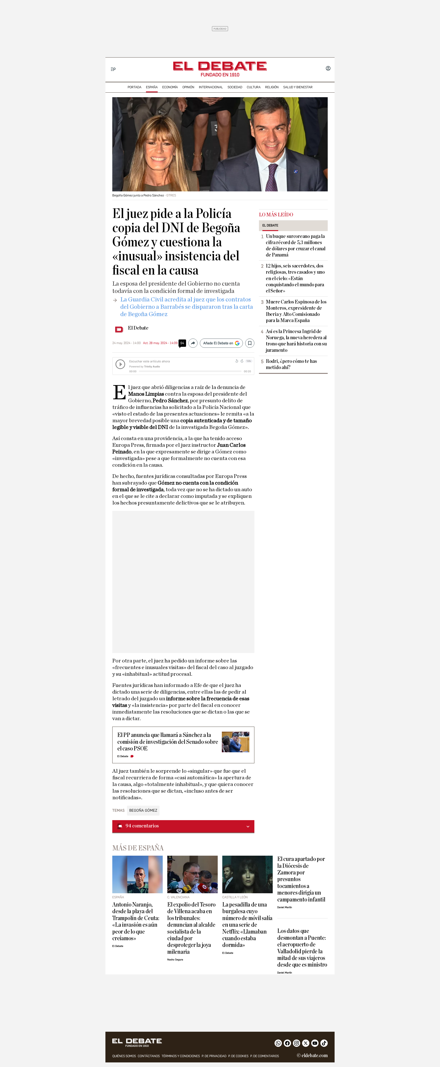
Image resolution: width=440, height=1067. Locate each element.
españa (152, 87)
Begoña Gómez (143, 810)
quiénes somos (124, 1056)
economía (170, 87)
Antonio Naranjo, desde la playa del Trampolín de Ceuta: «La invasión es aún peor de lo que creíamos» (135, 921)
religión (272, 87)
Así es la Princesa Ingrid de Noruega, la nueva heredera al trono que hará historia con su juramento (296, 341)
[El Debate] (220, 66)
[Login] (328, 69)
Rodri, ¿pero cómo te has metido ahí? (291, 364)
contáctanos (149, 1056)
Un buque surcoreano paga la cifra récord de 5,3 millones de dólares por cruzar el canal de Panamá (295, 246)
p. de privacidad (214, 1056)
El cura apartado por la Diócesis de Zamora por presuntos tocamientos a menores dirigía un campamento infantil (301, 879)
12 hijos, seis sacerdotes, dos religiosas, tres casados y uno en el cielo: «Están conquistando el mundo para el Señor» (295, 278)
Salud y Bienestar (298, 87)
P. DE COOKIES (238, 1056)
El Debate (138, 328)
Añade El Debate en (218, 343)
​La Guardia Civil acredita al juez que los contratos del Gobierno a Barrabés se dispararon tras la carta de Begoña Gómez (186, 306)
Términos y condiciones (181, 1056)
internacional (211, 87)
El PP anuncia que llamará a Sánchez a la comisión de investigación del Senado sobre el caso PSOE (167, 742)
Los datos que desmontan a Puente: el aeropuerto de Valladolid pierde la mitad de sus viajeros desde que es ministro (302, 948)
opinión (188, 87)
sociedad (235, 87)
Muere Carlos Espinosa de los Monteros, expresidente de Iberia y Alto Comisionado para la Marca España (296, 311)
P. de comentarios (264, 1056)
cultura (254, 87)
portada (134, 87)
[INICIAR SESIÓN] (328, 69)
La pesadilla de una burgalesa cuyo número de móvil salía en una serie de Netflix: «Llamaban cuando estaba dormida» (247, 925)
